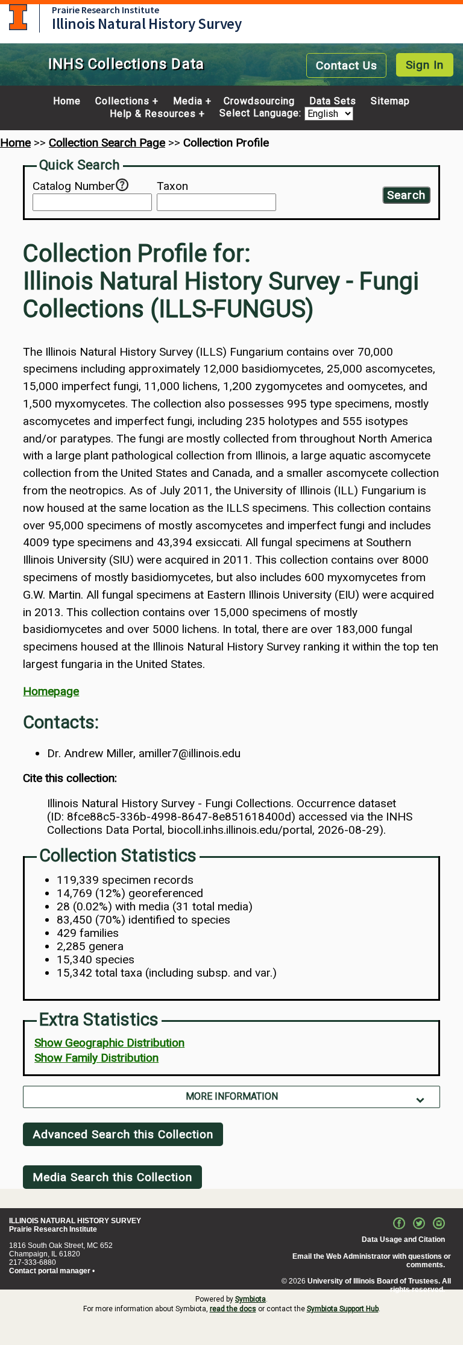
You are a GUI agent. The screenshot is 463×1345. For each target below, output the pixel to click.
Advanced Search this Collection (123, 1134)
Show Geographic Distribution (109, 1043)
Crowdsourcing (259, 101)
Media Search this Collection (112, 1177)
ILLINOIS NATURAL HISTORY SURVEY (75, 1221)
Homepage (51, 691)
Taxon (172, 186)
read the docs (233, 1309)
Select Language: (261, 113)
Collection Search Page (107, 143)
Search (406, 195)
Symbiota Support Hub (343, 1309)
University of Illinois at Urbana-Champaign (18, 17)
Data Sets (332, 101)
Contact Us (346, 65)
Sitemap (390, 101)
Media (188, 101)
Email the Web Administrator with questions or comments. (371, 1260)
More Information (232, 1096)
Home (67, 101)
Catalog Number (74, 186)
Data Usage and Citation (403, 1239)
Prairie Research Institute (105, 10)
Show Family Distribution (96, 1058)
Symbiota (250, 1299)
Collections (122, 101)
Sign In (425, 65)
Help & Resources (153, 114)
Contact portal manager (49, 1271)
